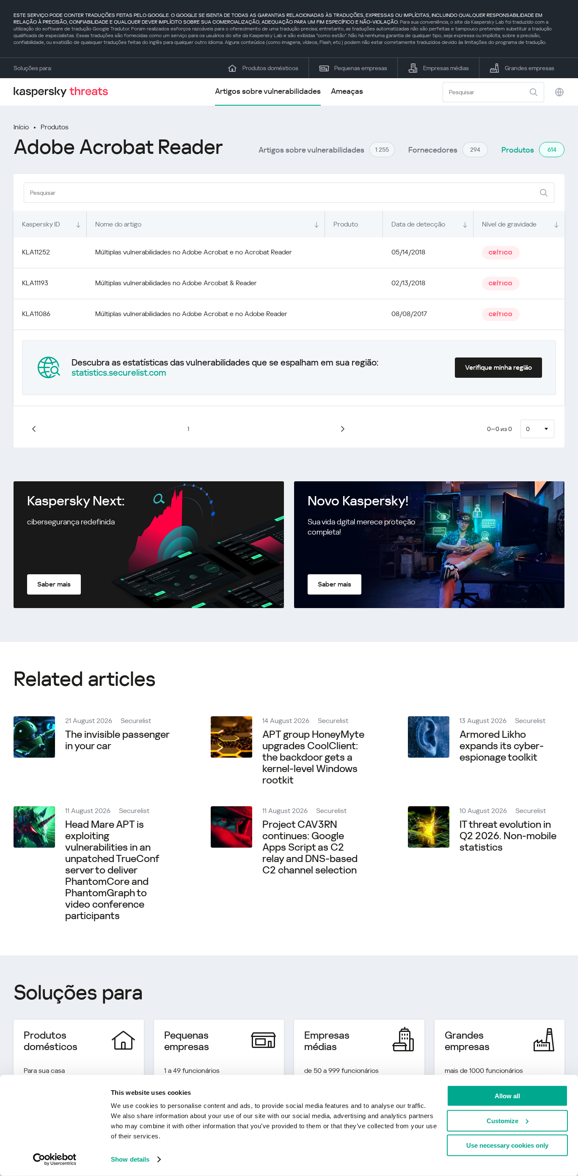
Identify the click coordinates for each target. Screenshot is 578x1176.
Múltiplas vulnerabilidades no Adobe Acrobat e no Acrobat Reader (193, 252)
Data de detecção (418, 224)
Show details (130, 1159)
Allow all (507, 1096)
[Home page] (64, 92)
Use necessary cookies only (507, 1145)
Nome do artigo (118, 224)
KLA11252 (36, 252)
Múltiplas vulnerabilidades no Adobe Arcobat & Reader (176, 283)
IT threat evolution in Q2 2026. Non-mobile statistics (508, 836)
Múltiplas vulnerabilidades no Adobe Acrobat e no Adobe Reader (191, 314)
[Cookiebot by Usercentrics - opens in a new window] (55, 1159)
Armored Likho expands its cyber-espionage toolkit (502, 746)
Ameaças (347, 91)
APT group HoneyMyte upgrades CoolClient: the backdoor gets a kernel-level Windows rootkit (313, 757)
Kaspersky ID (41, 224)
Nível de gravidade (509, 224)
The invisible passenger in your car (117, 740)
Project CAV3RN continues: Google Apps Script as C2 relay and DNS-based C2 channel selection (310, 847)
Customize (502, 1120)
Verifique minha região (498, 367)
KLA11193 (35, 283)
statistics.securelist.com (119, 373)
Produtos (55, 127)
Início (21, 127)
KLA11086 (36, 314)
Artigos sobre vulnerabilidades (268, 91)
